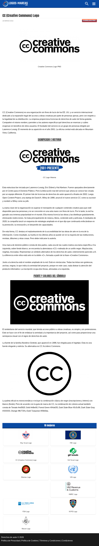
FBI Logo (73, 443)
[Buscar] (87, 5)
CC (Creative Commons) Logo (26, 460)
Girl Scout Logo (73, 460)
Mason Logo (26, 529)
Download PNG (89, 20)
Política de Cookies (29, 541)
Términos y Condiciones (49, 541)
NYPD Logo (73, 511)
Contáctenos (67, 541)
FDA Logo (26, 511)
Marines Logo (26, 477)
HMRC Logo (73, 494)
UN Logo (73, 477)
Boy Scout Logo (26, 443)
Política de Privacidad (10, 541)
